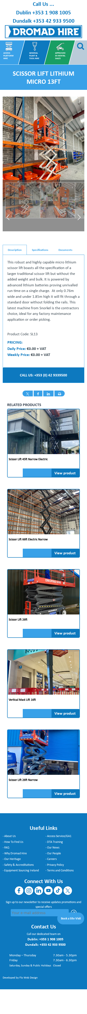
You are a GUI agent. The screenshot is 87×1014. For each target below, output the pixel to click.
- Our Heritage (12, 859)
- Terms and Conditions (60, 870)
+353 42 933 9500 (54, 20)
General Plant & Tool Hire (34, 56)
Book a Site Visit (71, 918)
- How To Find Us (13, 842)
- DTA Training (54, 842)
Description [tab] (15, 250)
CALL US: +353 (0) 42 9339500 (43, 375)
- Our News (52, 847)
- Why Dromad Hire (15, 853)
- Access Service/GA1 (58, 836)
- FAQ (6, 847)
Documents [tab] (65, 250)
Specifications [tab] (40, 250)
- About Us (9, 836)
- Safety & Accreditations (18, 865)
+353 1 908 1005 (51, 12)
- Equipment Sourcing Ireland (21, 870)
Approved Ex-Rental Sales (60, 56)
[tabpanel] (43, 308)
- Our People (53, 853)
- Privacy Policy (55, 865)
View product (65, 472)
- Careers (51, 859)
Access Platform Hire (8, 56)
